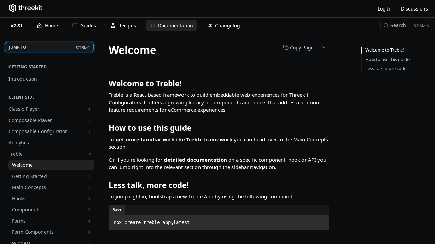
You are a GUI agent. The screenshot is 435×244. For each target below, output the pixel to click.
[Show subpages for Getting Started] (89, 176)
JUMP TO (49, 47)
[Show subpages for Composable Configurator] (89, 131)
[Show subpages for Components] (89, 209)
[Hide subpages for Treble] (89, 154)
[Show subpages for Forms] (89, 221)
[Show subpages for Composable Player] (89, 120)
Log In (385, 8)
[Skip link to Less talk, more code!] (104, 185)
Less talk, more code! (386, 68)
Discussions (414, 8)
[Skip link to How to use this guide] (104, 128)
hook (294, 159)
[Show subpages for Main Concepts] (89, 187)
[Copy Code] (320, 220)
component (272, 159)
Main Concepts (310, 139)
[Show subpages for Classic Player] (89, 109)
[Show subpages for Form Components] (89, 232)
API (312, 159)
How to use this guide (387, 59)
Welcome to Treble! (384, 50)
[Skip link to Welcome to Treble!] (104, 83)
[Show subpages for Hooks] (89, 198)
